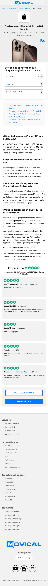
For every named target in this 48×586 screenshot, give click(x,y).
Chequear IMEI (10, 427)
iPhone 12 (8, 500)
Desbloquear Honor (12, 529)
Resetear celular (10, 430)
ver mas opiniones (24, 393)
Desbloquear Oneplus (12, 526)
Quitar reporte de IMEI (13, 434)
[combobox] (22, 76)
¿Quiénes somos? (11, 449)
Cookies (43, 580)
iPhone (21, 8)
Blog (6, 456)
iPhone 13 (8, 478)
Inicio (3, 8)
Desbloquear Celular (12, 423)
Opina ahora (24, 401)
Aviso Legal (35, 580)
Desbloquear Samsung (13, 519)
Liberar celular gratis (12, 511)
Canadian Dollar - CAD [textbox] (14, 92)
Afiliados (8, 463)
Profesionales (10, 460)
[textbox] (22, 76)
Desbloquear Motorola (13, 522)
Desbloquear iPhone (12, 515)
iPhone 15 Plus (10, 482)
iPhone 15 (8, 493)
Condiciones (26, 580)
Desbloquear (12, 8)
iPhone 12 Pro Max (11, 489)
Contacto (8, 446)
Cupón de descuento (12, 467)
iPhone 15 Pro (10, 496)
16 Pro (28, 8)
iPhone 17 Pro (10, 486)
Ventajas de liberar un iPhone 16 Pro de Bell (25, 111)
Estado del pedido (11, 453)
